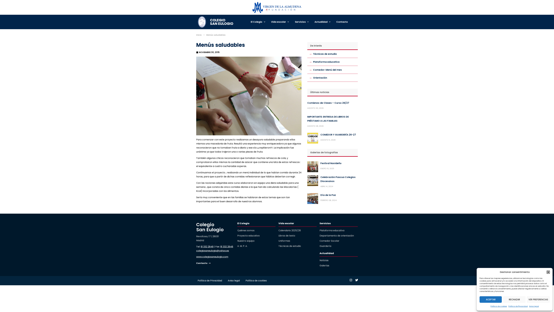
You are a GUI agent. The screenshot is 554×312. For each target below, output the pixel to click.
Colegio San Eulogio (221, 22)
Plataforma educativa (326, 62)
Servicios (300, 22)
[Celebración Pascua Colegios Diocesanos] (312, 181)
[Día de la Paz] (312, 199)
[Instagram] (350, 280)
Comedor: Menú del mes (327, 70)
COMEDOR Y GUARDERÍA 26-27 (338, 134)
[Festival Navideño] (312, 167)
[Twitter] (356, 280)
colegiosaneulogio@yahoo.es (212, 250)
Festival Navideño (330, 163)
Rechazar (514, 299)
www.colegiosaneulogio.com (212, 256)
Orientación (320, 77)
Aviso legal (534, 306)
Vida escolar (278, 22)
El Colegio (256, 22)
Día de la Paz (328, 195)
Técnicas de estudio (325, 54)
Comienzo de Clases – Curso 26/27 (328, 103)
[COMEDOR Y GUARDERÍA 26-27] (312, 139)
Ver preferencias (538, 299)
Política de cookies (499, 306)
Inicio (199, 35)
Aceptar (491, 299)
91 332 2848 (207, 246)
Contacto (342, 22)
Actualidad (321, 22)
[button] (548, 272)
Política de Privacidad (518, 306)
